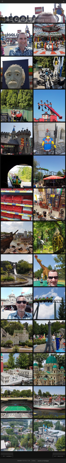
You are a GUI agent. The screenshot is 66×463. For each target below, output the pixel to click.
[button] (3, 460)
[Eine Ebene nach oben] (2, 20)
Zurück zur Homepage (43, 460)
